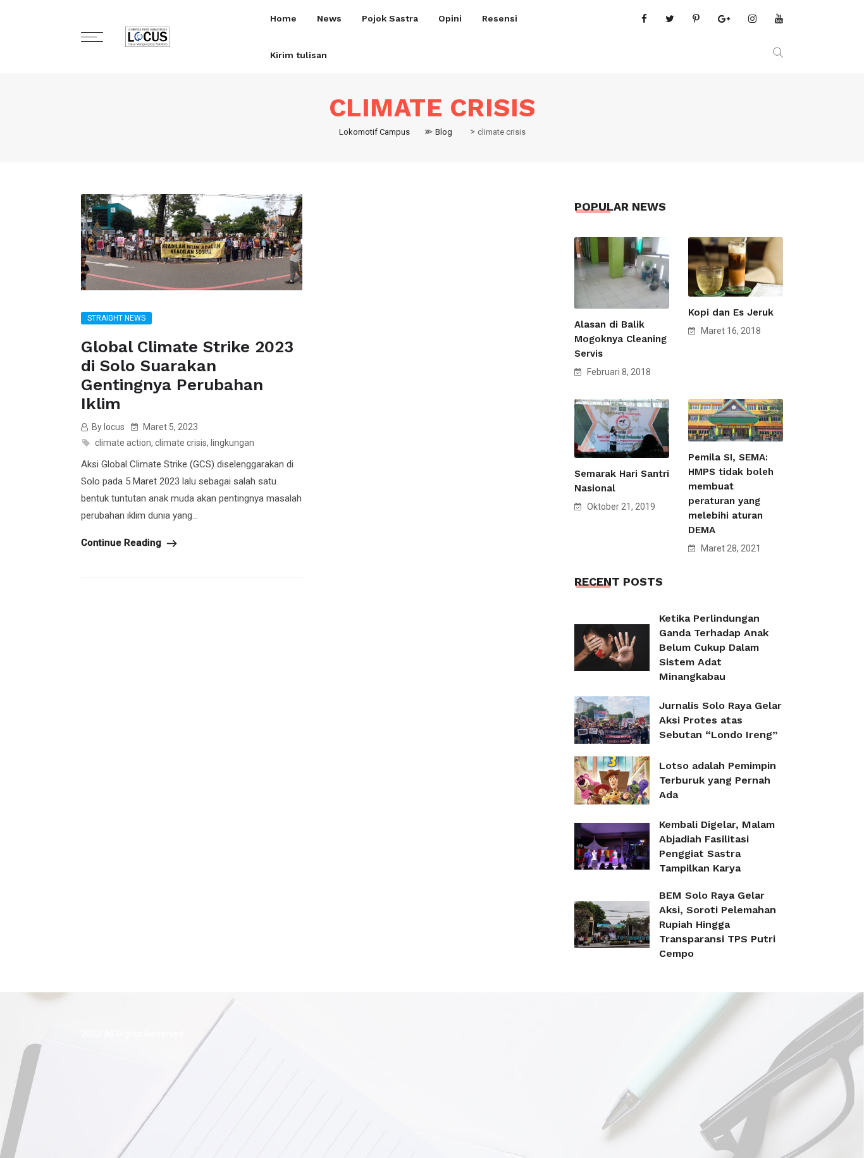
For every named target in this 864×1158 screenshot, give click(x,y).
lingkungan (232, 443)
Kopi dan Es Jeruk (731, 312)
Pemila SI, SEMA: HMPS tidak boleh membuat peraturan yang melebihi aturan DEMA (731, 494)
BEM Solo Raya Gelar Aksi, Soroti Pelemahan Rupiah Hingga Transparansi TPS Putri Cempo (717, 924)
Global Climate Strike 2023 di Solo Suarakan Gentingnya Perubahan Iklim (187, 375)
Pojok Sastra (390, 18)
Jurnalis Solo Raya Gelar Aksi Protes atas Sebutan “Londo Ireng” (720, 720)
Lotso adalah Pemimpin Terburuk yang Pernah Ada (717, 780)
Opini (450, 18)
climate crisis (181, 443)
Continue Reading (122, 542)
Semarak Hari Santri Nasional (621, 481)
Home (283, 18)
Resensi (499, 18)
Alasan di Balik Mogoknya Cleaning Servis (620, 339)
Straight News (116, 318)
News (329, 18)
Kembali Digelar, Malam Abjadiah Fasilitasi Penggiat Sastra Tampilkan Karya (717, 846)
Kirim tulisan (298, 55)
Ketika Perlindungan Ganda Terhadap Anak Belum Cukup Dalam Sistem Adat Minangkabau (713, 647)
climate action (123, 443)
